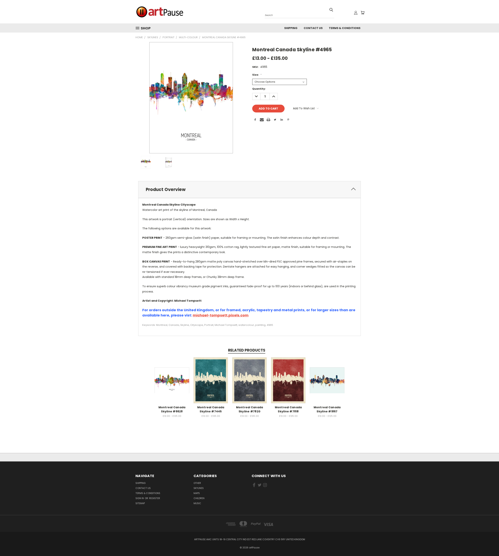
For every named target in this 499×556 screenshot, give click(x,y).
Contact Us (313, 28)
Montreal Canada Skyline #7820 (249, 409)
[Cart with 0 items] (363, 13)
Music (197, 503)
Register (154, 498)
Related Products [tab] (246, 350)
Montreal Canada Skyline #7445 (210, 409)
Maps (197, 493)
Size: (257, 75)
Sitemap (140, 503)
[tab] (249, 189)
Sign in (139, 498)
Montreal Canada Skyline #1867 (327, 409)
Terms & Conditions (344, 28)
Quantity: (259, 89)
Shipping (290, 28)
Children (199, 498)
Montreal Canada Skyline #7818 (288, 409)
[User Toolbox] (356, 13)
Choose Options (172, 379)
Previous (489, 544)
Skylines (199, 488)
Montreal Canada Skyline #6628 (172, 409)
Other (197, 483)
